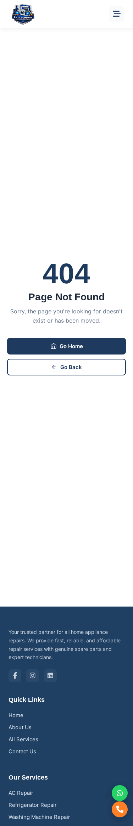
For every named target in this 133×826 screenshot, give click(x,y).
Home (16, 715)
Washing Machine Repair (39, 817)
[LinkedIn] (50, 675)
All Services (23, 739)
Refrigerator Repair (33, 805)
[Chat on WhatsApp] (120, 793)
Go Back (71, 367)
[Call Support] (120, 809)
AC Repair (21, 792)
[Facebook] (15, 675)
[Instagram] (32, 675)
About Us (20, 727)
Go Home (71, 346)
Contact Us (22, 751)
